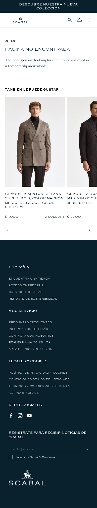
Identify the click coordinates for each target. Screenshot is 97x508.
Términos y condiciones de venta (39, 386)
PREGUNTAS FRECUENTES (30, 322)
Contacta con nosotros (31, 335)
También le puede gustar (32, 89)
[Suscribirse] (82, 449)
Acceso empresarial (27, 285)
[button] (69, 20)
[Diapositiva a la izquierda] (8, 230)
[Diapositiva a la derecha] (88, 230)
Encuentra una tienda (29, 278)
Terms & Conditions (42, 457)
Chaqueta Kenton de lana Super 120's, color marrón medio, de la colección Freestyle (34, 200)
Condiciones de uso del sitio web (39, 379)
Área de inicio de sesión (30, 349)
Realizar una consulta (29, 342)
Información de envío (28, 329)
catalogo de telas (25, 292)
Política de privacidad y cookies (38, 372)
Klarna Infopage (24, 393)
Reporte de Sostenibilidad (33, 298)
